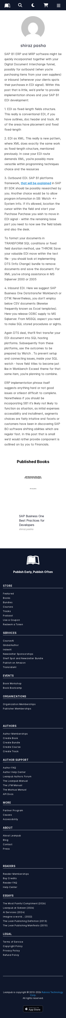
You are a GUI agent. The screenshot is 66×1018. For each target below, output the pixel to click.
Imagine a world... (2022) (17, 916)
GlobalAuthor (11, 645)
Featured (8, 593)
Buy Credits (10, 878)
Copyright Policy (13, 946)
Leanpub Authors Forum (17, 776)
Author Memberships (15, 733)
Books (6, 598)
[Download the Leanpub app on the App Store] (33, 1009)
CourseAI (8, 640)
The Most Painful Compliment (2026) (24, 903)
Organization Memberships (19, 704)
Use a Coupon (11, 620)
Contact (7, 844)
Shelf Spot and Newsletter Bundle (23, 658)
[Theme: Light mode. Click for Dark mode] (33, 5)
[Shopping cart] (45, 5)
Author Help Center (14, 772)
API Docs (8, 794)
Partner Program (13, 810)
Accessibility (10, 819)
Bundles (7, 602)
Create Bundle (11, 742)
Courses (8, 606)
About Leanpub (12, 835)
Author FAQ (9, 767)
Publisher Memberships (17, 708)
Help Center (10, 887)
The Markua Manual (14, 789)
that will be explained (36, 183)
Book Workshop (12, 683)
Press (6, 848)
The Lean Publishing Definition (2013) (25, 921)
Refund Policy (11, 955)
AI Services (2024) (14, 912)
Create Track (11, 751)
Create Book (10, 738)
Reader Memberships (16, 874)
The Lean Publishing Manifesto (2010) (25, 925)
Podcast (8, 615)
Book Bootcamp (12, 687)
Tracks (7, 611)
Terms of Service (13, 941)
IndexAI (7, 649)
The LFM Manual (12, 785)
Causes (7, 814)
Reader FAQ (10, 882)
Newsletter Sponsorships (18, 654)
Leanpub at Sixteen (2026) (18, 907)
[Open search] (20, 5)
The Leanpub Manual (15, 781)
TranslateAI (9, 667)
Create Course (12, 747)
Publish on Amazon (14, 662)
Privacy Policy (11, 950)
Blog (5, 840)
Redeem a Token (13, 624)
